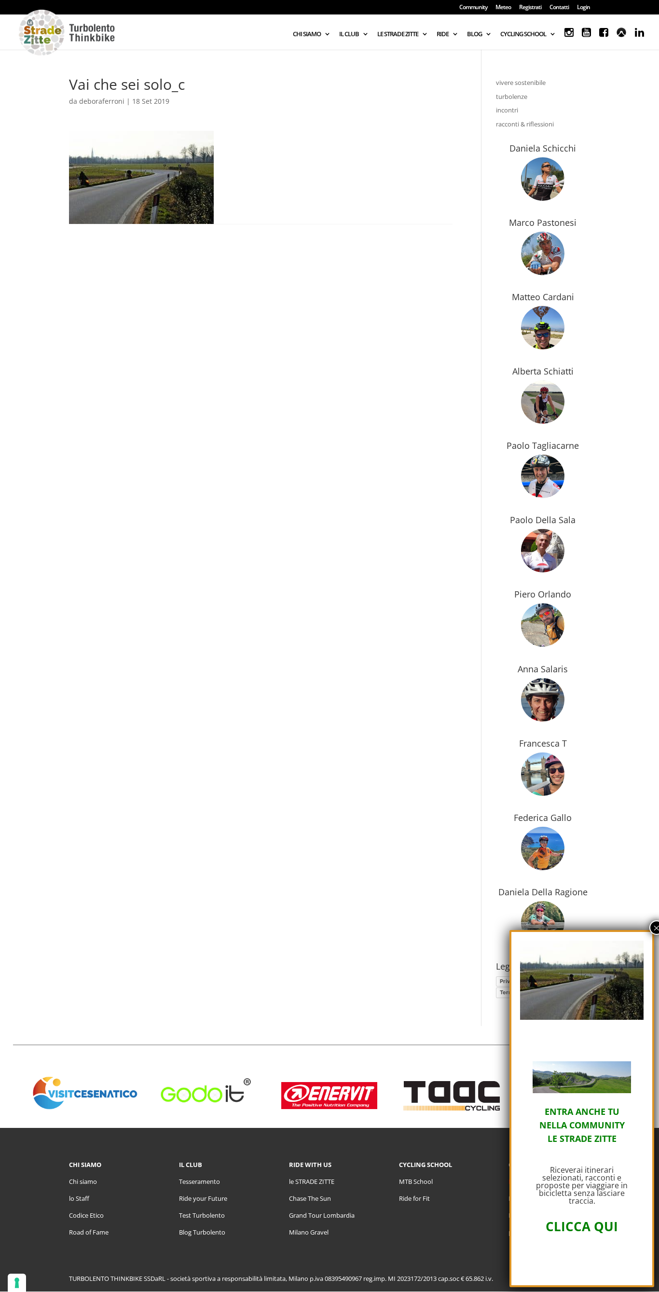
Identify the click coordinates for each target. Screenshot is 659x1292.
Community (473, 7)
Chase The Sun (310, 1198)
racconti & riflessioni (525, 124)
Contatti (559, 7)
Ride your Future (203, 1198)
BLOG (474, 34)
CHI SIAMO (307, 34)
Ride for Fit (414, 1198)
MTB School (416, 1181)
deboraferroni (101, 101)
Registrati (530, 7)
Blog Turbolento (202, 1232)
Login (583, 7)
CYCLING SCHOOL (523, 34)
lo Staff (79, 1198)
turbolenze (511, 96)
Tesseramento (199, 1181)
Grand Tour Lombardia (322, 1215)
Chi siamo (83, 1181)
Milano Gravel (309, 1232)
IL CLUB (349, 34)
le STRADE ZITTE (311, 1181)
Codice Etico (86, 1215)
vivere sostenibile (521, 82)
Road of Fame (89, 1232)
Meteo (503, 7)
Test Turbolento (202, 1215)
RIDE (443, 34)
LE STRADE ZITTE (397, 34)
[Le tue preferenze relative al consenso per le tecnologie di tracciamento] (17, 1283)
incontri (507, 110)
